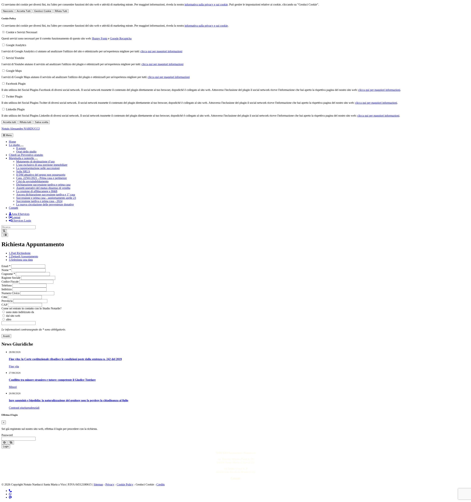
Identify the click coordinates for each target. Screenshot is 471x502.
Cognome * (8, 273)
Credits (160, 484)
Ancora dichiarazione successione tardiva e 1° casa (45, 194)
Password (7, 435)
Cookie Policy (125, 484)
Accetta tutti (9, 122)
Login (6, 446)
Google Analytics (16, 45)
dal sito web (13, 315)
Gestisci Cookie (42, 11)
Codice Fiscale (10, 281)
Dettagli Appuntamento (23, 256)
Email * (5, 266)
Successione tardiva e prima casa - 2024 (39, 201)
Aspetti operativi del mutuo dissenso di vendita (43, 187)
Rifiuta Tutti (61, 11)
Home (12, 141)
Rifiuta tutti (25, 122)
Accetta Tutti (24, 11)
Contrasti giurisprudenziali (24, 407)
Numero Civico (10, 293)
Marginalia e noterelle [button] (22, 158)
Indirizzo (6, 289)
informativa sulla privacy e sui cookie (206, 4)
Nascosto (8, 11)
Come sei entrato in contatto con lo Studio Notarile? (31, 308)
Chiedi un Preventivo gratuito (26, 154)
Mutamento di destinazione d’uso (35, 161)
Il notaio (21, 148)
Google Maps (14, 70)
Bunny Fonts (99, 38)
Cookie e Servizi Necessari (21, 32)
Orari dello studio (26, 151)
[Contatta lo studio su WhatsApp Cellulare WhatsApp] (10, 494)
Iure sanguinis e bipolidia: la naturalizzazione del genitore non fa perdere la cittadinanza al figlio (68, 400)
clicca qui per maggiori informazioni (161, 51)
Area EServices (20, 214)
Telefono (6, 285)
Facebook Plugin (16, 83)
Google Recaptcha (121, 38)
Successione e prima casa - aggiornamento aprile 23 (46, 197)
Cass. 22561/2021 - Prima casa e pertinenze (41, 178)
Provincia (7, 300)
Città (4, 297)
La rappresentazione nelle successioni (38, 168)
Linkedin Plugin (15, 109)
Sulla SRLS (23, 171)
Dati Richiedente (20, 253)
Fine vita (14, 366)
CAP (4, 304)
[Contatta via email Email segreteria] (10, 497)
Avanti (6, 336)
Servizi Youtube (15, 57)
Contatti (13, 207)
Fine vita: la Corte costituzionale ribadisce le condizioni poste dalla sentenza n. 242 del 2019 (65, 359)
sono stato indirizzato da (20, 312)
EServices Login (21, 220)
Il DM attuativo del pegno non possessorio (40, 174)
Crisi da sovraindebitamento (32, 181)
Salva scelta (41, 122)
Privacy (109, 484)
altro (8, 319)
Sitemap (98, 484)
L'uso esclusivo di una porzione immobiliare (41, 164)
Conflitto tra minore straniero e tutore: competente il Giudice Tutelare (52, 379)
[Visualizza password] (4, 443)
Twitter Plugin (14, 96)
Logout (16, 217)
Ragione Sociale (10, 277)
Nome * (6, 270)
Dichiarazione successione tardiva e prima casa (43, 184)
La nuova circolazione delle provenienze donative (45, 204)
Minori (13, 387)
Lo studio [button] (15, 145)
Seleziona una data (21, 259)
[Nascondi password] (11, 443)
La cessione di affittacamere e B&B (36, 191)
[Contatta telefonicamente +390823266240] (10, 490)
